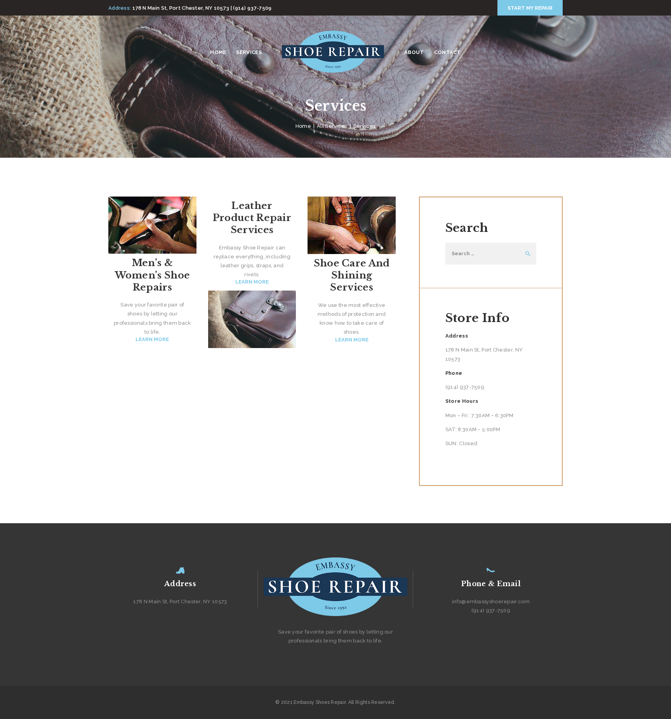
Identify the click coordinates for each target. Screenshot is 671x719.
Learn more (152, 339)
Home (303, 126)
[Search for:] (490, 253)
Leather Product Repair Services (252, 217)
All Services (332, 126)
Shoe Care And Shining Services (352, 275)
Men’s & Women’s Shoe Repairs (152, 274)
